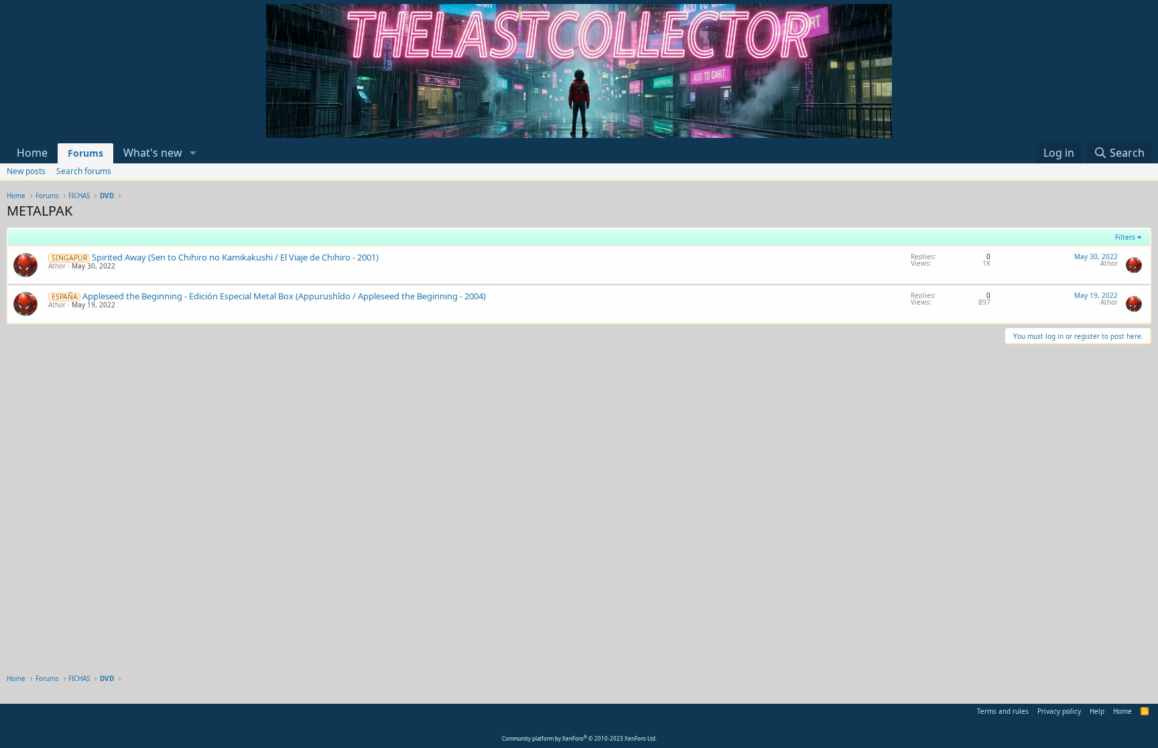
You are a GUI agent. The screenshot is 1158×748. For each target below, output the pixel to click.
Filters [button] (1125, 237)
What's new (152, 152)
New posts (26, 171)
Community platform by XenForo (579, 738)
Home (32, 152)
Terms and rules (1003, 711)
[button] (193, 152)
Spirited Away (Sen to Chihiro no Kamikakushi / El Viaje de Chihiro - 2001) (235, 257)
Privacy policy (1059, 711)
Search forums (83, 171)
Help (1097, 711)
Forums (85, 153)
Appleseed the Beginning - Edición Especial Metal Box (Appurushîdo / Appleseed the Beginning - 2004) (284, 296)
